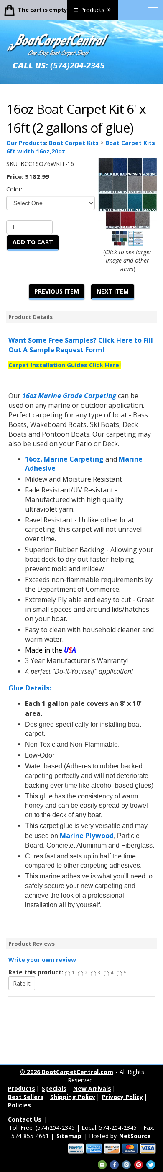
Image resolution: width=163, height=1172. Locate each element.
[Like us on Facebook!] (114, 1164)
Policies (19, 1105)
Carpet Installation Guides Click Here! (64, 365)
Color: (14, 189)
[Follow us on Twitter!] (150, 1164)
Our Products (26, 143)
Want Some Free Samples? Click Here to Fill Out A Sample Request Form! (80, 345)
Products (92, 10)
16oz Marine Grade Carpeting (69, 395)
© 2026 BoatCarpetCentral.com (66, 1072)
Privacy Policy (122, 1097)
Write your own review (42, 960)
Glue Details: (29, 688)
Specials (54, 1088)
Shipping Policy (72, 1097)
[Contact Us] (102, 1164)
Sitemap (69, 1136)
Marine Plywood (87, 835)
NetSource (135, 1136)
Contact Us (24, 1119)
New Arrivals (92, 1088)
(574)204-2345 (77, 65)
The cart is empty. (43, 9)
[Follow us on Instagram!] (126, 1164)
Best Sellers (25, 1097)
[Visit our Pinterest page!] (138, 1164)
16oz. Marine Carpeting (64, 459)
